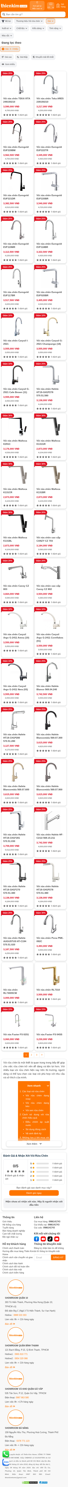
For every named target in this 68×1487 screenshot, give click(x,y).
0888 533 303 (20, 1315)
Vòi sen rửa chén (34, 1110)
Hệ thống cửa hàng (11, 1224)
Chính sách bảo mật (12, 1269)
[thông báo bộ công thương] (43, 1482)
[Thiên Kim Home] (14, 5)
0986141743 (54, 1221)
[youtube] (43, 1238)
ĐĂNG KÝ (58, 1257)
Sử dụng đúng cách (36, 1129)
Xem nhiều (9, 64)
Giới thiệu (7, 1221)
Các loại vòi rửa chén (33, 1091)
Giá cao (8, 57)
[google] (56, 1238)
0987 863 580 (22, 1397)
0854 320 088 (21, 1358)
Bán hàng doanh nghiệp (13, 1231)
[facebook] (36, 1238)
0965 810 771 (21, 1354)
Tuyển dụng (8, 1227)
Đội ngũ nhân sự (10, 1237)
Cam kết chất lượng (12, 1234)
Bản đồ (9, 1324)
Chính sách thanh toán (13, 1248)
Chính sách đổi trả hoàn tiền (15, 1266)
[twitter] (50, 1238)
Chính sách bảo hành (12, 1263)
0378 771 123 (23, 1441)
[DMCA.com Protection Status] (29, 1482)
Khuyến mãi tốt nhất (44, 57)
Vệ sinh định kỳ (33, 1133)
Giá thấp (23, 57)
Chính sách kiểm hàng (13, 1272)
